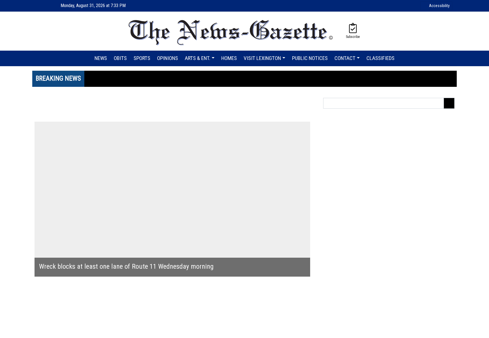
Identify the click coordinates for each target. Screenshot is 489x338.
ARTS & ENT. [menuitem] (197, 58)
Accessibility (439, 5)
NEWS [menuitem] (101, 58)
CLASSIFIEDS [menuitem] (380, 58)
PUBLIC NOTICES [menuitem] (310, 58)
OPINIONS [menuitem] (167, 58)
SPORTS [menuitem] (142, 58)
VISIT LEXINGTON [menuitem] (262, 58)
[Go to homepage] (231, 31)
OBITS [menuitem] (120, 58)
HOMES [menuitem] (229, 58)
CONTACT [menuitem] (344, 58)
